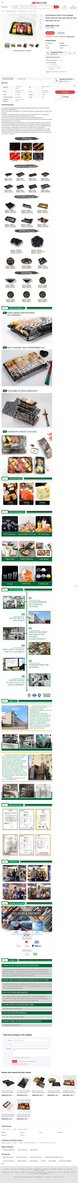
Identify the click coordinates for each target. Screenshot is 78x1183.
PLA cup (22, 1132)
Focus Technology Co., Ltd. (29, 1177)
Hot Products (6, 1169)
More (3, 1163)
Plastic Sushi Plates (22, 1161)
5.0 (61, 81)
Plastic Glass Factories (8, 1157)
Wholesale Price (46, 1169)
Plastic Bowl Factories (22, 1157)
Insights (42, 1170)
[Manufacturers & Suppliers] (39, 2)
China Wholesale (37, 1169)
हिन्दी (68, 1172)
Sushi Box (43, 1161)
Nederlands (50, 1172)
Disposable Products (22, 11)
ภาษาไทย (73, 1172)
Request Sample (70, 36)
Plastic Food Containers (36, 1157)
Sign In (47, 71)
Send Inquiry (50, 33)
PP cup (22, 1135)
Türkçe (31, 1173)
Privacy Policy (62, 1177)
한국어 (60, 1172)
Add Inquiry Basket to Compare (22, 50)
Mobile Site (36, 1170)
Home (3, 11)
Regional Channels (62, 1169)
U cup (40, 1132)
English (12, 1172)
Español (17, 1172)
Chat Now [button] (62, 33)
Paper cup (4, 1135)
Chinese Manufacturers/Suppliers (25, 1169)
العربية (56, 1172)
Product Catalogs (23, 1129)
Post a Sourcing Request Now (20, 1064)
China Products (14, 1169)
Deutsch (45, 1172)
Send (14, 1061)
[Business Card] (74, 85)
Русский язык (34, 1172)
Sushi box (60, 1132)
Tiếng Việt (37, 1173)
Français (28, 1172)
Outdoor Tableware (22, 1149)
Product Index (70, 1169)
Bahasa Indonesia (44, 1173)
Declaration (54, 1177)
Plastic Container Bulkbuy (65, 1161)
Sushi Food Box (52, 1161)
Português (22, 1172)
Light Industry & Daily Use (11, 11)
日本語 (64, 1172)
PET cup (3, 1132)
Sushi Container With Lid (8, 1161)
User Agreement (47, 1177)
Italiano (40, 1172)
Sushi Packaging (34, 1161)
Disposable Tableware (32, 11)
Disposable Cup (34, 1149)
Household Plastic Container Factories (54, 1157)
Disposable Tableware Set (9, 1149)
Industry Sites (53, 1169)
